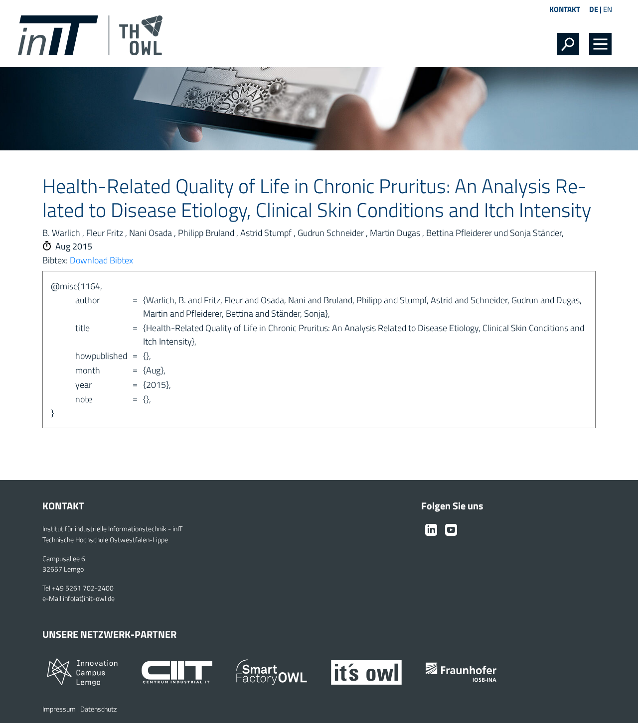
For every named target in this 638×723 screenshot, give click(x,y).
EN (607, 9)
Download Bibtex (101, 260)
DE (593, 9)
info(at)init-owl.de (89, 598)
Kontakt (564, 9)
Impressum (59, 709)
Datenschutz (98, 709)
